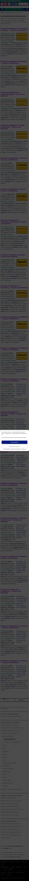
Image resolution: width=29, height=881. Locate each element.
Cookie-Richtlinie (6, 449)
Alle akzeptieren (14, 442)
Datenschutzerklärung (15, 449)
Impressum (23, 449)
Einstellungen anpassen (14, 446)
